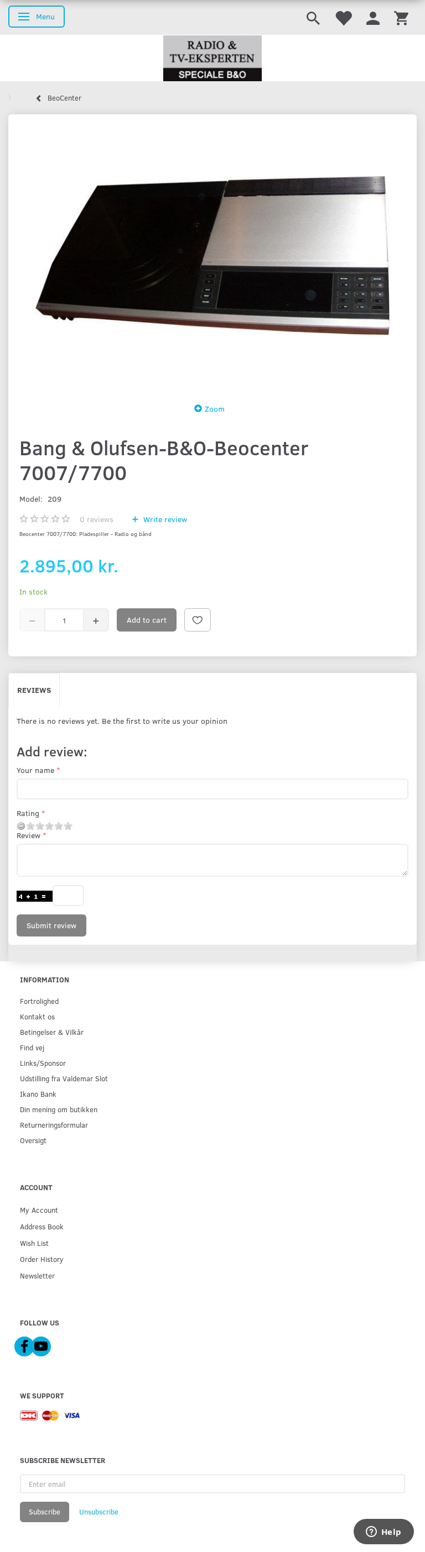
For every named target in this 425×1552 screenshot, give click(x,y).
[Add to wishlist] (197, 620)
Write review (164, 519)
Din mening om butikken (58, 1109)
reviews (96, 519)
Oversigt (33, 1140)
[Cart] (401, 17)
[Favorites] (343, 17)
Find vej (32, 1047)
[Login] (373, 17)
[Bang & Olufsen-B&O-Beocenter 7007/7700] (212, 255)
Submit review (51, 925)
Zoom (215, 408)
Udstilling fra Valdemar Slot (64, 1078)
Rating (28, 813)
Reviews (34, 690)
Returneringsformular (54, 1124)
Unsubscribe (98, 1512)
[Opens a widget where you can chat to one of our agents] (383, 1532)
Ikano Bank (38, 1093)
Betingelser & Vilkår (52, 1032)
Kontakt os (37, 1016)
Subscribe (44, 1512)
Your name (35, 770)
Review (28, 835)
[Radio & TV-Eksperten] (212, 58)
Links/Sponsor (43, 1062)
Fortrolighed (39, 1001)
